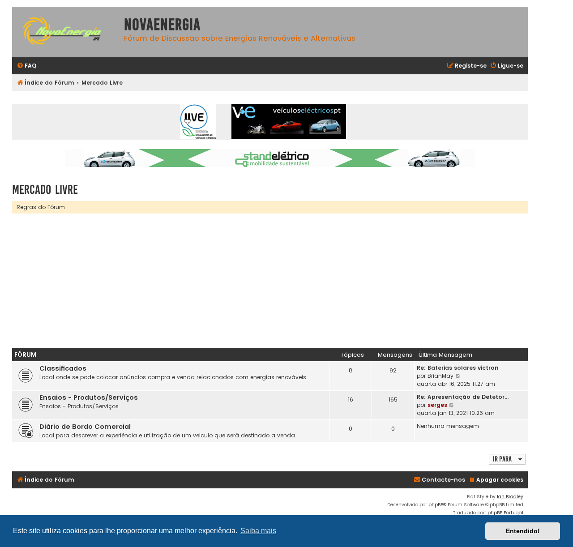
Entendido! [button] (523, 530)
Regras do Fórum (41, 207)
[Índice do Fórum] (65, 32)
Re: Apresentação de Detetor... (463, 397)
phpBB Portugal (505, 512)
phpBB (435, 504)
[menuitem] (26, 66)
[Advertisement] (280, 280)
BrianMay (440, 376)
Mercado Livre (45, 190)
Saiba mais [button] (258, 530)
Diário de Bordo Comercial (85, 426)
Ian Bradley (510, 496)
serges (437, 405)
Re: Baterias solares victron (458, 368)
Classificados (62, 368)
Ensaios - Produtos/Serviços (88, 397)
